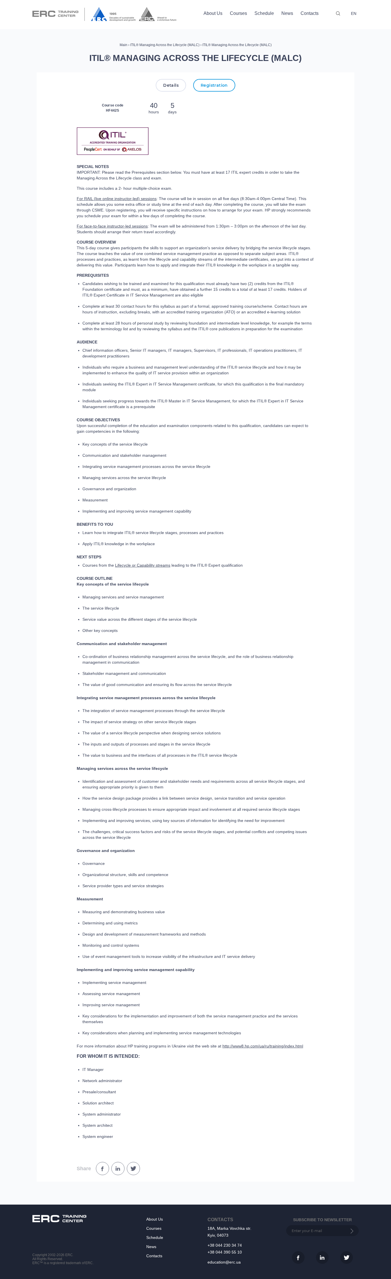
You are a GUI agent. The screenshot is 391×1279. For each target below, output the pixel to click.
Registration (214, 85)
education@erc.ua (224, 1262)
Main (123, 45)
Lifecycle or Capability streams (142, 565)
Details (171, 85)
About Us (213, 13)
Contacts (310, 13)
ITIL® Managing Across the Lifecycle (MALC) (165, 45)
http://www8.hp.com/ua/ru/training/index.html (262, 1046)
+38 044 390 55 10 (225, 1252)
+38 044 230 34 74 (225, 1245)
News (287, 13)
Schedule (264, 13)
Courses (238, 13)
